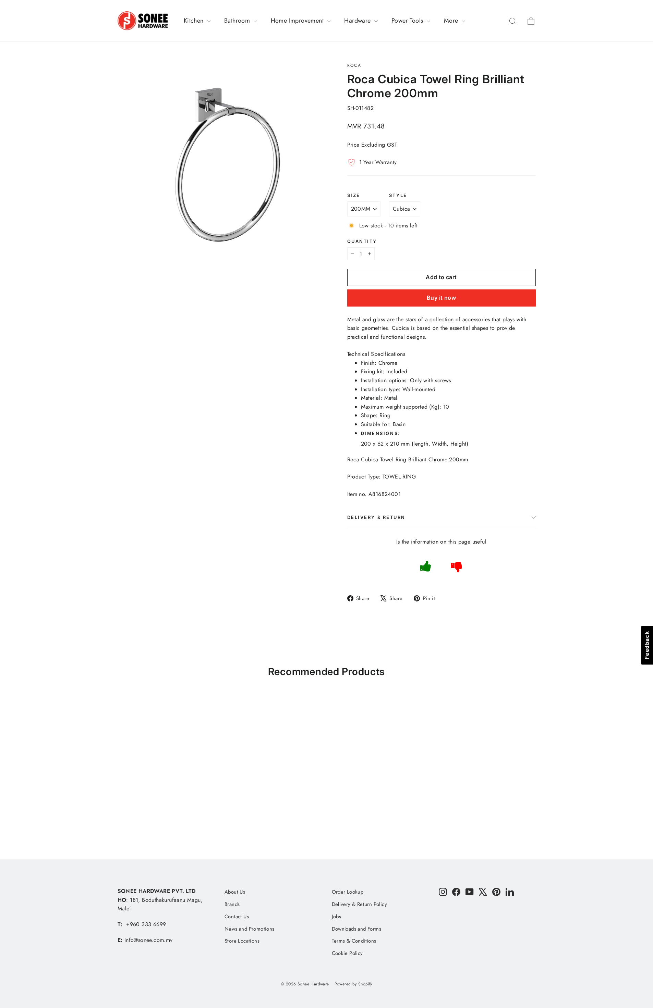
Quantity (362, 241)
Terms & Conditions (354, 941)
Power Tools (408, 20)
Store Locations (242, 941)
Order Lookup (348, 892)
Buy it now (441, 297)
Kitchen (194, 20)
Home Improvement (298, 20)
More (452, 20)
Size (353, 195)
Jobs (336, 916)
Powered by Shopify (353, 984)
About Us (235, 892)
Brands (232, 904)
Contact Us (237, 916)
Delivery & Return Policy (359, 904)
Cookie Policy (347, 953)
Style (398, 195)
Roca (354, 65)
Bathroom (238, 20)
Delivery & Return (376, 517)
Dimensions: (381, 433)
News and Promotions (250, 929)
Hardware (358, 20)
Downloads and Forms (357, 929)
